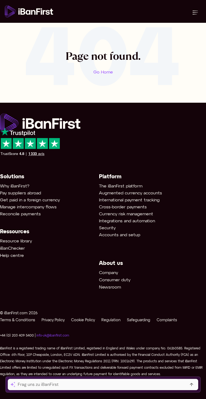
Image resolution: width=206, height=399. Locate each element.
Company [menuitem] (108, 273)
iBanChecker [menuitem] (12, 248)
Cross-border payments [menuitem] (123, 207)
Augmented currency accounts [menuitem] (130, 193)
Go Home (103, 72)
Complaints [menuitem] (167, 320)
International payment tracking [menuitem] (129, 200)
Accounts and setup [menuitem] (119, 235)
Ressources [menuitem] (14, 231)
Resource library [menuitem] (16, 241)
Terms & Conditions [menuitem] (17, 320)
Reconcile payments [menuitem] (20, 214)
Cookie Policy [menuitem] (83, 320)
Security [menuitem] (107, 228)
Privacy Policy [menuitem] (53, 320)
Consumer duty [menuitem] (114, 280)
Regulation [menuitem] (110, 320)
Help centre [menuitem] (12, 256)
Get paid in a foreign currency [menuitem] (30, 200)
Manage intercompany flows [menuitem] (28, 207)
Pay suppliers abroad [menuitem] (20, 193)
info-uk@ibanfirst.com (52, 335)
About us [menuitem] (111, 263)
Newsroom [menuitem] (110, 287)
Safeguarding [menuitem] (138, 320)
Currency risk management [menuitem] (126, 214)
